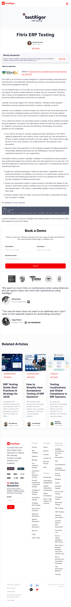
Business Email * (11, 255)
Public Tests (36, 538)
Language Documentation (60, 469)
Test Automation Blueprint (59, 569)
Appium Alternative (35, 520)
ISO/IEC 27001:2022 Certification (47, 488)
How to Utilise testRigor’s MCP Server (59, 539)
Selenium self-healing (59, 516)
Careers (46, 454)
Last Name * (41, 246)
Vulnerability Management (47, 482)
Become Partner (46, 462)
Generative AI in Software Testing (35, 474)
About (45, 447)
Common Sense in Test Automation (59, 524)
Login (34, 534)
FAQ (56, 461)
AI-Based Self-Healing (36, 504)
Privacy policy (11, 588)
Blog (44, 467)
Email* (9, 497)
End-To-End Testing (59, 493)
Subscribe (62, 59)
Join (10, 507)
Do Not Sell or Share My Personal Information (14, 596)
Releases (58, 479)
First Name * (9, 246)
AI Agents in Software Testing (36, 492)
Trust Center (10, 600)
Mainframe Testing (58, 503)
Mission (46, 451)
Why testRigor (35, 452)
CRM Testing (59, 512)
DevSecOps (47, 477)
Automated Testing (9, 373)
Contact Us (47, 458)
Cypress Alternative (35, 526)
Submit (35, 266)
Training (57, 574)
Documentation (60, 464)
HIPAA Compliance (47, 495)
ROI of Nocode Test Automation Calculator (59, 560)
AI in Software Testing (35, 465)
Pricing (34, 447)
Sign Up (34, 530)
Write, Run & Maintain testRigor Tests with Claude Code (59, 549)
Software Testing (58, 487)
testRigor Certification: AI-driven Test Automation (59, 453)
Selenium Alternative (35, 515)
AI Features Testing (35, 499)
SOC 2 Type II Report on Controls (47, 501)
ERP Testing (35, 48)
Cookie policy (11, 591)
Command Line (58, 531)
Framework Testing (59, 498)
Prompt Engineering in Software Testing (36, 484)
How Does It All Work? (36, 509)
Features (35, 456)
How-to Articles (57, 474)
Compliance (54, 373)
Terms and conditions (13, 584)
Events (57, 483)
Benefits (34, 460)
